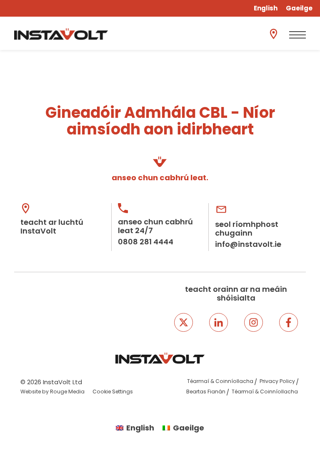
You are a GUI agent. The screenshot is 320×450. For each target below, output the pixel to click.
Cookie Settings (112, 391)
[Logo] (61, 34)
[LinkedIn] (218, 322)
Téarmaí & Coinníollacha (220, 381)
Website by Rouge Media (52, 391)
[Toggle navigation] (297, 35)
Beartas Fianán (205, 391)
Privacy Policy (277, 381)
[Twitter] (183, 322)
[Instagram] (253, 322)
